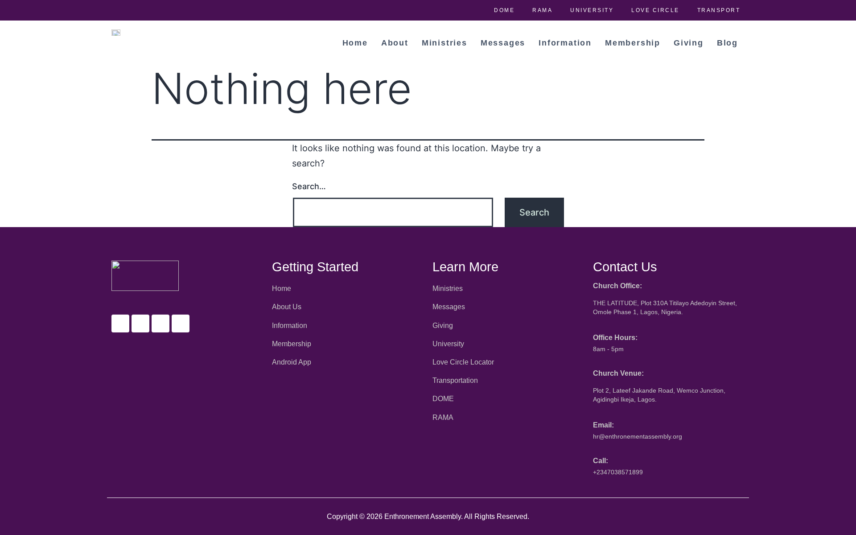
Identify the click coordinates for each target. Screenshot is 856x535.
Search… (309, 186)
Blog (727, 42)
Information (565, 42)
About (394, 42)
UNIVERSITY (591, 10)
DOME (504, 10)
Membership (632, 42)
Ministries (444, 42)
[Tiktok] (180, 323)
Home (355, 42)
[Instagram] (160, 323)
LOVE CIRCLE (655, 10)
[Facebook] (120, 323)
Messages (503, 42)
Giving (689, 42)
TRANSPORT (719, 10)
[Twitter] (140, 323)
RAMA (542, 10)
